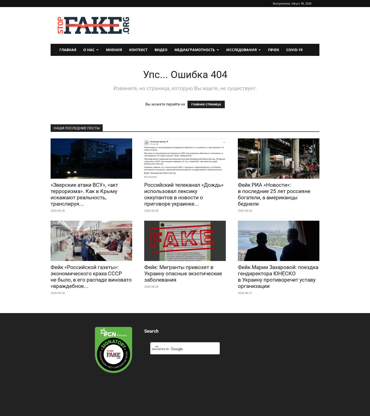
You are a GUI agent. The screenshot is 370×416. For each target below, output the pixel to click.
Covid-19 (294, 49)
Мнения (114, 49)
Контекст (138, 49)
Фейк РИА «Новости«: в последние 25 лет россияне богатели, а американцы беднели (274, 194)
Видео (161, 49)
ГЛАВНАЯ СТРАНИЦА (206, 104)
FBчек (273, 49)
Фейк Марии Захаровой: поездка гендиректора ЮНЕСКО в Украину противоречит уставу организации (278, 276)
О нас (89, 49)
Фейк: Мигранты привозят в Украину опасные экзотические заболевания (183, 273)
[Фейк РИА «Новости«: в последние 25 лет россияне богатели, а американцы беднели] (278, 158)
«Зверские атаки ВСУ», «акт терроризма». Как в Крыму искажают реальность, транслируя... (84, 194)
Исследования (241, 49)
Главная (67, 49)
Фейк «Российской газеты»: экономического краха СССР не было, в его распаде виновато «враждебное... (91, 276)
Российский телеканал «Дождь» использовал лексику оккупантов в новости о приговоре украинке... (184, 194)
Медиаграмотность (194, 49)
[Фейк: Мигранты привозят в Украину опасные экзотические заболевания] (185, 241)
